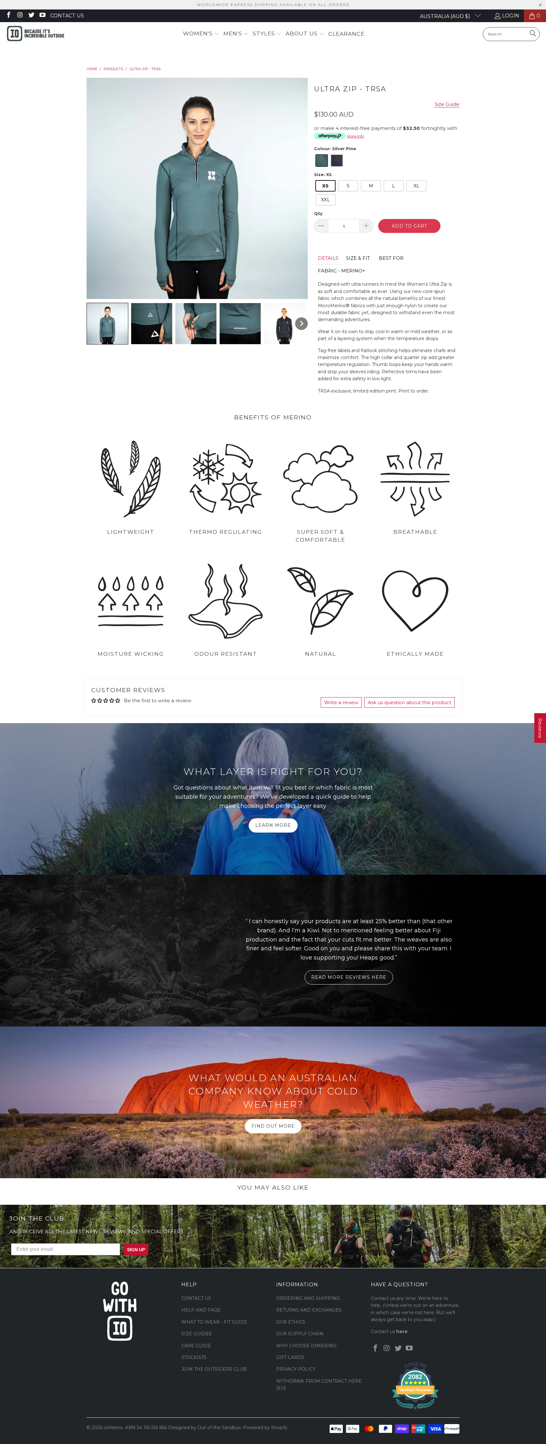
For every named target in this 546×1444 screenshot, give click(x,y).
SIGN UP (335, 735)
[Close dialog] (350, 665)
